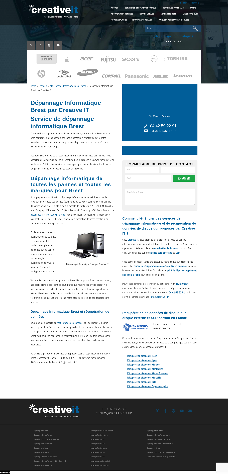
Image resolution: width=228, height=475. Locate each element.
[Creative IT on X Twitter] (31, 45)
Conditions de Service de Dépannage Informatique (161, 457)
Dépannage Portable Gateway (99, 435)
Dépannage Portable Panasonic (99, 465)
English (183, 2)
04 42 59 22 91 (163, 126)
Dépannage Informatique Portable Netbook (46, 439)
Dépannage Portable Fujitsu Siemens (101, 431)
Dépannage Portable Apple (41, 448)
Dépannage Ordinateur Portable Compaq (45, 457)
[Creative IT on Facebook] (40, 45)
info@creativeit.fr (163, 131)
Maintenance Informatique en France (68, 86)
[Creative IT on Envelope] (189, 411)
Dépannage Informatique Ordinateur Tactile (160, 444)
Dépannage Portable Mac (97, 452)
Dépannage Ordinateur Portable (43, 435)
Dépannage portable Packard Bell (100, 461)
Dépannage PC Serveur (153, 448)
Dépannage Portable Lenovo (98, 448)
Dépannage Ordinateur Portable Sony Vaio (159, 435)
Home (33, 86)
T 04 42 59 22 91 (173, 41)
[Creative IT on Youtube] (58, 45)
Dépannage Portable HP (97, 439)
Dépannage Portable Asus (41, 452)
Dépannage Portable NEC (97, 457)
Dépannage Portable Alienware (43, 444)
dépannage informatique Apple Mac (48, 214)
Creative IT (52, 11)
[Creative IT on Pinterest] (49, 45)
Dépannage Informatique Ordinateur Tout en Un (161, 452)
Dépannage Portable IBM (97, 444)
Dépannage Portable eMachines (43, 465)
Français (195, 2)
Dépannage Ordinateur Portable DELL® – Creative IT (50, 461)
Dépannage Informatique (41, 431)
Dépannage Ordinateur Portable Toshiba (158, 439)
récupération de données (69, 323)
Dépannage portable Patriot (155, 431)
